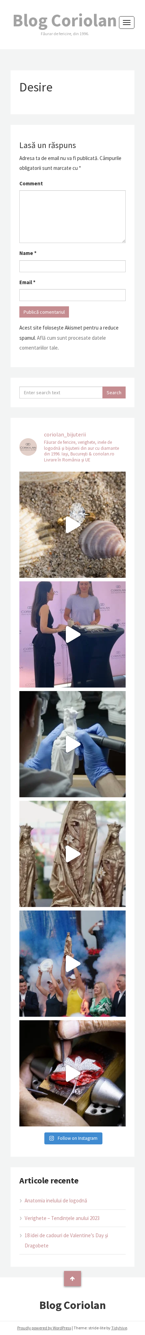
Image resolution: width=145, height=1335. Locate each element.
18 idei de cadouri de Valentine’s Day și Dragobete (66, 1240)
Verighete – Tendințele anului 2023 (62, 1218)
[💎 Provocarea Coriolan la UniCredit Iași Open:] (72, 634)
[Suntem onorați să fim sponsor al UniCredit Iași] (72, 1073)
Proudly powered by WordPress (44, 1327)
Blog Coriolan (64, 20)
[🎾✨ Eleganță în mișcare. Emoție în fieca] (72, 854)
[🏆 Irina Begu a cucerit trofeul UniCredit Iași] (72, 964)
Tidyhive (119, 1327)
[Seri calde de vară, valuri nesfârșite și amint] (72, 525)
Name (28, 253)
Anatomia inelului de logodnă (56, 1200)
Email (27, 282)
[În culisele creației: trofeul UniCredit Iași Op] (72, 744)
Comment (31, 183)
